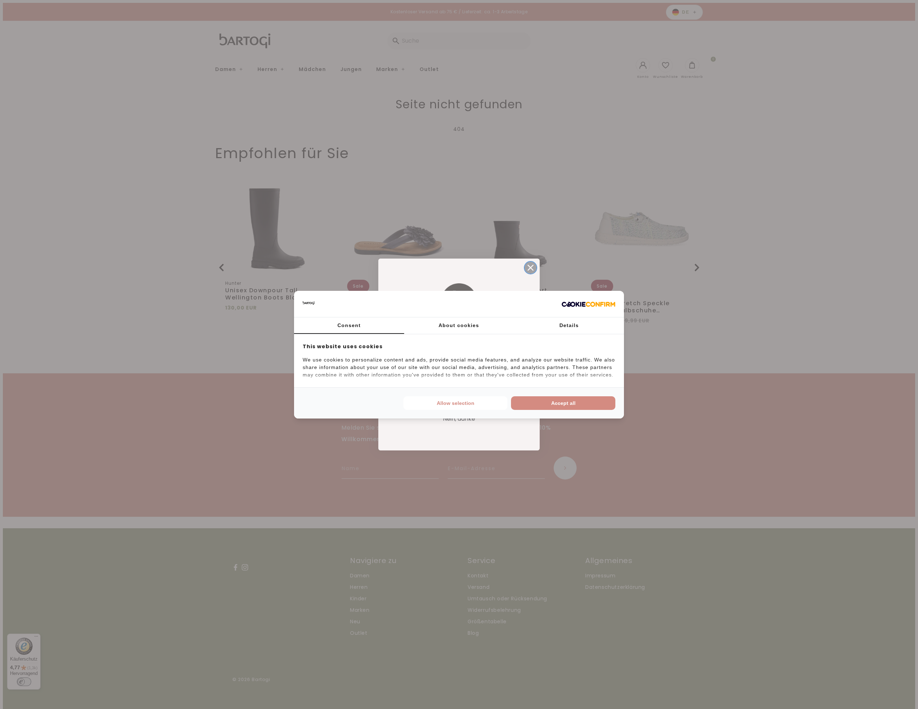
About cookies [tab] (459, 325)
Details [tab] (569, 325)
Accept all (563, 403)
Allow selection (455, 403)
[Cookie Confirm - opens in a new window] (588, 303)
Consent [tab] (349, 325)
